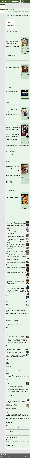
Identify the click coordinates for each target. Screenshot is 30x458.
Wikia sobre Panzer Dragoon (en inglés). (10, 442)
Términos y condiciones (3, 456)
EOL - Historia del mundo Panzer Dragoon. (10, 438)
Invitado (22, 0)
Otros (25, 2)
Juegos (15, 2)
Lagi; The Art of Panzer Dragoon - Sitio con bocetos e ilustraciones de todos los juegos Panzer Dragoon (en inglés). (17, 441)
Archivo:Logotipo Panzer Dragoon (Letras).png (17, 13)
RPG (26, 139)
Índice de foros (1, 3)
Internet (23, 2)
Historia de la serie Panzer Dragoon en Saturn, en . (11, 437)
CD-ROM (28, 52)
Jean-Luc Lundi (10, 404)
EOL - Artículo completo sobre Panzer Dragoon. (10, 55)
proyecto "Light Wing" (12, 419)
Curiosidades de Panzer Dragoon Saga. (10, 431)
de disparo (12, 41)
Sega (17, 15)
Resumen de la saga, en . (9, 440)
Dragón (9, 240)
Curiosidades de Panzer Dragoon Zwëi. (10, 430)
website (24, 207)
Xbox (28, 51)
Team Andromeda (27, 46)
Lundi (25, 229)
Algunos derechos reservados (27, 456)
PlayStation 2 (10, 197)
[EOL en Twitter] (28, 0)
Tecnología (20, 2)
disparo (9, 16)
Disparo (28, 49)
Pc (27, 51)
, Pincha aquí (24, 11)
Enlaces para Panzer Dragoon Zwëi (9, 445)
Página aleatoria (2, 6)
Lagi (15, 232)
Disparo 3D (28, 74)
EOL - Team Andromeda (8, 439)
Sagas (6, 448)
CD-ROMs (28, 142)
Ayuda (1, 7)
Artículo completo (8, 102)
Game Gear (28, 97)
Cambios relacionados (2, 10)
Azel (22, 288)
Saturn (26, 15)
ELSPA (9, 151)
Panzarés (9, 73)
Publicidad (8, 456)
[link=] (22, 48)
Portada (1, 5)
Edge (7, 240)
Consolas (13, 2)
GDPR (6, 456)
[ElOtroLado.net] (5, 2)
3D (28, 117)
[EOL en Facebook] (28, 1)
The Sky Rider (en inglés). (8, 436)
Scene (17, 2)
